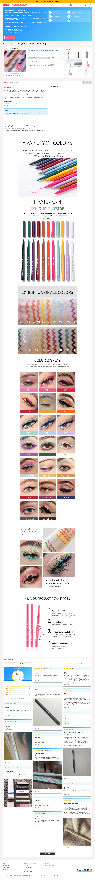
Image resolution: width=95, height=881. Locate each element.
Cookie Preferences (58, 875)
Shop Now (57, 1)
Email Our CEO (27, 869)
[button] (45, 54)
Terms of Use (44, 875)
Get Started (10, 37)
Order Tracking (6, 867)
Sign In (52, 50)
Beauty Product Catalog (50, 865)
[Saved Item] (90, 5)
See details (52, 64)
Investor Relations (28, 867)
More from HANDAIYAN (86, 43)
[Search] (85, 5)
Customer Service (7, 865)
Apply (57, 50)
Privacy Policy (50, 875)
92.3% (53, 89)
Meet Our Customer (28, 871)
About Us (26, 865)
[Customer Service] (88, 5)
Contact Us (5, 869)
